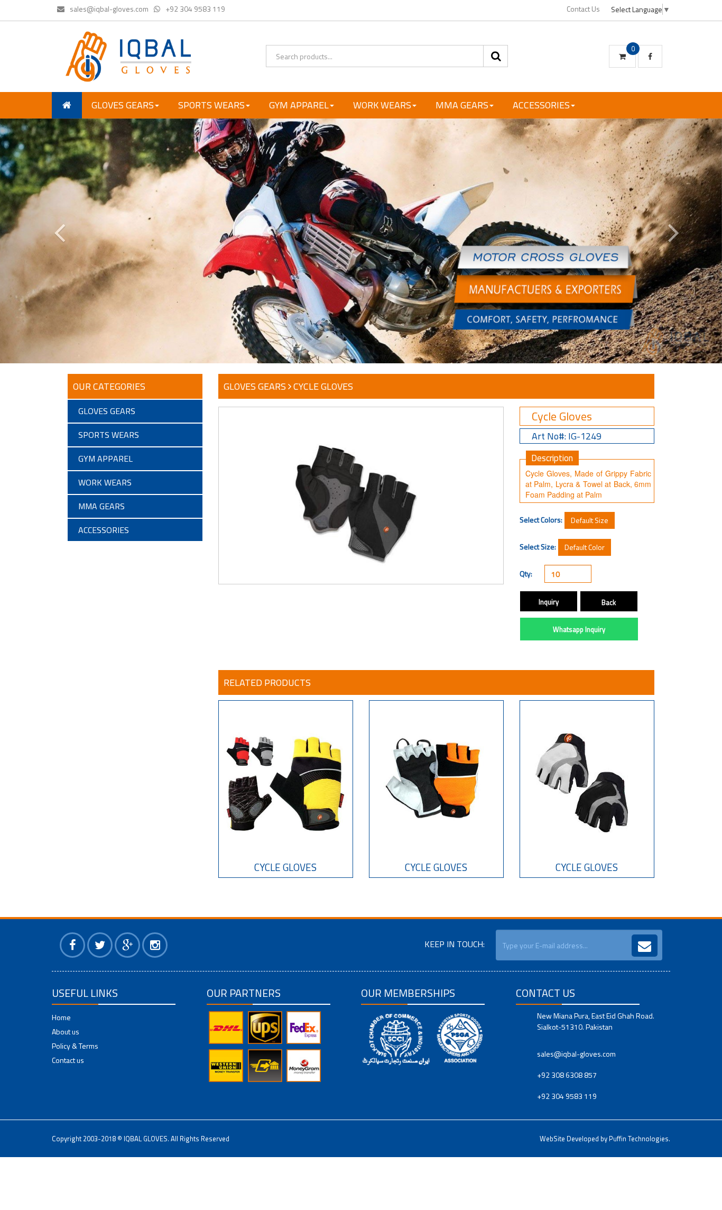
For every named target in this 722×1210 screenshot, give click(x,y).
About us (65, 1031)
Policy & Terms (75, 1045)
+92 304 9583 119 (195, 8)
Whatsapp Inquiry (579, 629)
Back (608, 602)
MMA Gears (462, 105)
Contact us (68, 1060)
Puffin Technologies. (639, 1138)
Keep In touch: (454, 944)
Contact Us (583, 8)
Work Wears (382, 105)
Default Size (589, 520)
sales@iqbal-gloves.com (109, 8)
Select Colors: (541, 520)
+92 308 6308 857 (567, 1074)
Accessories (541, 105)
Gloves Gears (122, 105)
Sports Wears (211, 105)
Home (61, 1017)
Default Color (584, 547)
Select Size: (538, 547)
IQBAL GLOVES (146, 1138)
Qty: (526, 573)
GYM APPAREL (299, 105)
